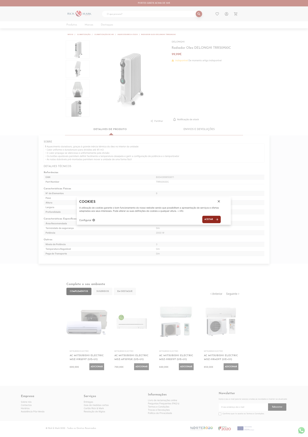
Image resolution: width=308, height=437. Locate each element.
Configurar (87, 220)
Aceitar (211, 219)
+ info (180, 211)
